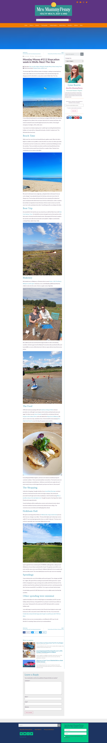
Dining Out (42, 66)
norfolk (42, 68)
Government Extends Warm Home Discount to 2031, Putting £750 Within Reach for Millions (49, 651)
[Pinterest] (78, 118)
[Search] (70, 20)
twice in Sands (37, 414)
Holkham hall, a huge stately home (49, 514)
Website (27, 707)
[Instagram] (73, 118)
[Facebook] (68, 118)
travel (45, 68)
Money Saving (55, 66)
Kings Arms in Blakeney (52, 416)
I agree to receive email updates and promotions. (73, 737)
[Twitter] (70, 118)
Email (26, 701)
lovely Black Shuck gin (50, 491)
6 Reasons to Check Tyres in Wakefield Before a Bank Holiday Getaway (49, 661)
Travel (60, 66)
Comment (27, 680)
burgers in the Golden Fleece (30, 416)
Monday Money (48, 66)
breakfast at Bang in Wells (46, 409)
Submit (66, 740)
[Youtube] (75, 118)
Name (26, 696)
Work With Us (38, 729)
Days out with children (34, 66)
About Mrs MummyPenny (26, 729)
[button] (27, 632)
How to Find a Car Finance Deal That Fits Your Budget (49, 643)
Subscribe (74, 110)
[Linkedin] (81, 118)
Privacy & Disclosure (49, 729)
